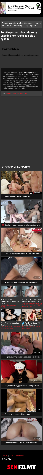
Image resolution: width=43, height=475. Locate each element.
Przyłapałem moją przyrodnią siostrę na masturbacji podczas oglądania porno (23, 386)
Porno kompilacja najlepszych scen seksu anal (22, 254)
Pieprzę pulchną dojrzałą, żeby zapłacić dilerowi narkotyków (23, 357)
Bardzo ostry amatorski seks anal (17, 414)
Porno (4, 23)
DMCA (4, 456)
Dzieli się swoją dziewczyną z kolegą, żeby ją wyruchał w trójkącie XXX (23, 225)
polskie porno (29, 72)
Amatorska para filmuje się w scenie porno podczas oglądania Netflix (23, 282)
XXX (26, 93)
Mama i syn (13, 23)
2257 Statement (17, 456)
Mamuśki (20, 93)
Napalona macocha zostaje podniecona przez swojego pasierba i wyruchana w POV (23, 443)
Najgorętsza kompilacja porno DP (17, 196)
